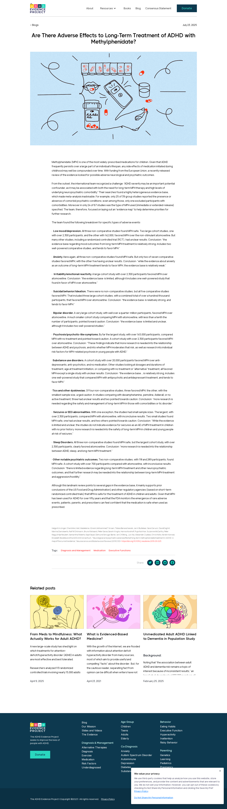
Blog (138, 8)
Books (127, 8)
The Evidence (90, 734)
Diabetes (126, 767)
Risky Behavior (169, 742)
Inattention (166, 738)
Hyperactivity (168, 734)
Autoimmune (128, 759)
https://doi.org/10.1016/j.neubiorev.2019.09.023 (141, 541)
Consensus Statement (158, 8)
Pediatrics (165, 763)
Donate (187, 8)
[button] (108, 8)
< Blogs (34, 25)
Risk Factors (89, 763)
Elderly (125, 738)
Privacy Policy (108, 799)
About (89, 8)
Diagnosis (87, 751)
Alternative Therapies (94, 747)
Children (126, 726)
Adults (124, 734)
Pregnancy (166, 767)
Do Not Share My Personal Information (153, 797)
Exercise (87, 755)
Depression (127, 763)
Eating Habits (167, 726)
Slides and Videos (92, 730)
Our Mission (89, 726)
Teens (124, 730)
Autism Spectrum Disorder (136, 755)
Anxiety (125, 751)
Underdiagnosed (91, 767)
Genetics (165, 755)
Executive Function (171, 730)
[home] (37, 8)
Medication (88, 759)
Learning (165, 759)
